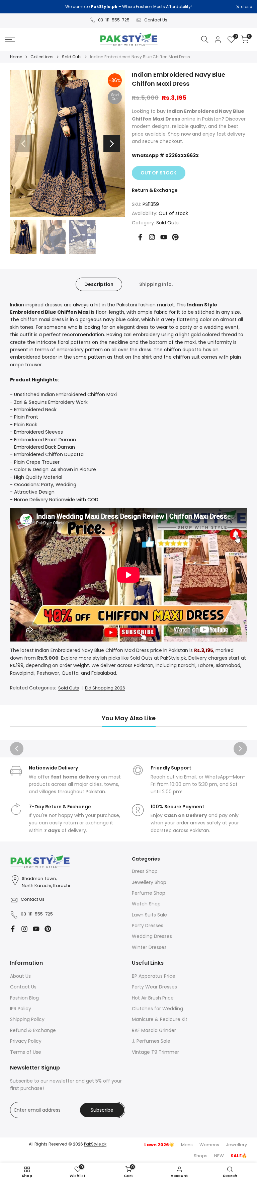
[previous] (23, 143)
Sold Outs (72, 57)
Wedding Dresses (152, 936)
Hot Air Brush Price (153, 997)
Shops (200, 1156)
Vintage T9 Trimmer (155, 1052)
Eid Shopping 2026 (105, 688)
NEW (219, 1156)
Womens (209, 1144)
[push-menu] (10, 39)
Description (98, 284)
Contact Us (155, 20)
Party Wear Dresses (154, 986)
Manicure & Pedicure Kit (159, 1019)
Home (16, 57)
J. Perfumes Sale (151, 1041)
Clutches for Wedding (157, 1008)
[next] (111, 143)
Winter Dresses (149, 947)
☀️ (159, 1144)
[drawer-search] (204, 39)
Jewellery (236, 1144)
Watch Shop (146, 903)
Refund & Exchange (33, 1030)
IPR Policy (20, 1008)
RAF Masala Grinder (154, 1030)
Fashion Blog (24, 997)
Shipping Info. (156, 284)
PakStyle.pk (95, 1144)
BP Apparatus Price (153, 976)
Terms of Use (25, 1052)
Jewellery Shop (149, 882)
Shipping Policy (27, 1019)
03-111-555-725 (114, 20)
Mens (187, 1144)
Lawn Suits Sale (149, 914)
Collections (42, 57)
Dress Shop (145, 871)
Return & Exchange (155, 190)
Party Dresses (147, 925)
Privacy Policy (25, 1041)
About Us (20, 976)
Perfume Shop (148, 893)
